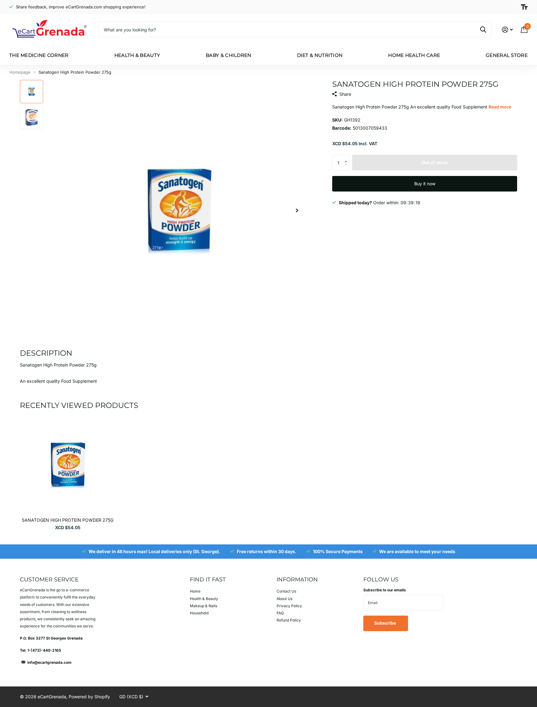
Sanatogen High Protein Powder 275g (67, 520)
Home (195, 591)
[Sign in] (507, 30)
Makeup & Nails (203, 605)
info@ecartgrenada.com (49, 662)
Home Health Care (414, 55)
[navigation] (31, 91)
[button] (297, 210)
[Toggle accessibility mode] (524, 7)
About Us (284, 598)
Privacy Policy (289, 605)
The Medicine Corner (39, 55)
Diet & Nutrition (320, 55)
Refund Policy (289, 620)
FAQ (280, 613)
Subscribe (385, 623)
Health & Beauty (137, 55)
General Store (507, 55)
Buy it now (424, 183)
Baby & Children (228, 55)
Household (199, 613)
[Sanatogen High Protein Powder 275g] (67, 465)
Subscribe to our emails (384, 590)
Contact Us (286, 591)
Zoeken (483, 29)
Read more (500, 106)
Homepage (19, 72)
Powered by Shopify (89, 696)
